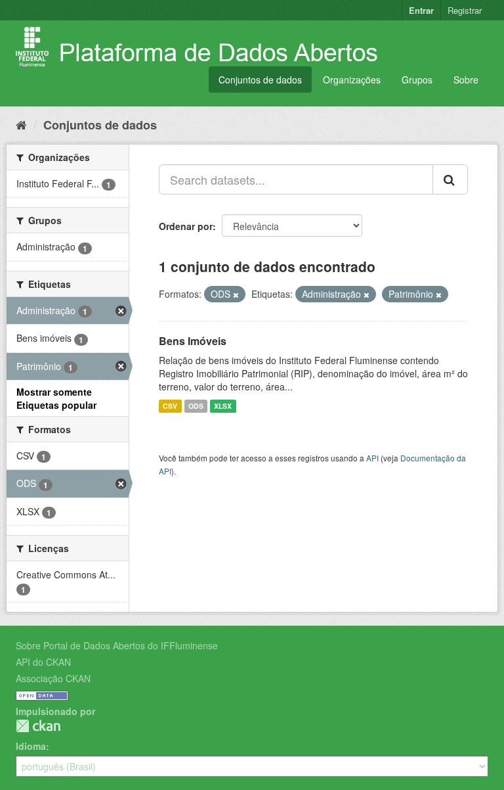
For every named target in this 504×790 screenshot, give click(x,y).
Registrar (465, 10)
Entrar (421, 10)
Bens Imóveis (192, 340)
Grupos (417, 79)
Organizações (352, 79)
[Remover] (236, 294)
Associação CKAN (53, 678)
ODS (195, 406)
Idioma (31, 746)
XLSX (223, 406)
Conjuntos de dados (260, 79)
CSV (170, 406)
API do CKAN (43, 661)
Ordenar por (186, 226)
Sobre (465, 79)
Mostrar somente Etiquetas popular (56, 398)
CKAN (38, 726)
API (372, 457)
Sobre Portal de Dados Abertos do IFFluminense (117, 645)
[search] (450, 179)
